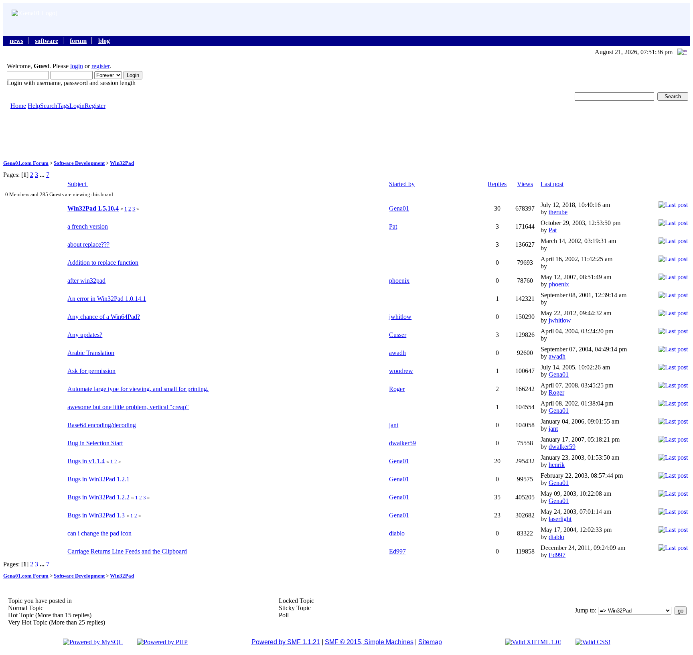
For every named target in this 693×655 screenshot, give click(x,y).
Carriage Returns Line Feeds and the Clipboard (127, 551)
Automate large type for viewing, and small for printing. (138, 388)
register (100, 66)
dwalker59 (402, 443)
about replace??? (88, 244)
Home (18, 105)
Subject (77, 183)
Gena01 (399, 208)
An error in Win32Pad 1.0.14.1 (106, 298)
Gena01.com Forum (26, 163)
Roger (397, 388)
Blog (104, 40)
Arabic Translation (90, 352)
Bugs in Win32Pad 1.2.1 (98, 479)
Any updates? (84, 334)
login (76, 66)
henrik (557, 464)
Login (77, 105)
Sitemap (430, 642)
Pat (393, 226)
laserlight (560, 518)
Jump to (585, 610)
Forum (78, 40)
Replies (497, 183)
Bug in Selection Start (95, 443)
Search (48, 105)
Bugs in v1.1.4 (86, 461)
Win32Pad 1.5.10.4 (93, 208)
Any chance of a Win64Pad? (103, 316)
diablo (397, 533)
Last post (552, 183)
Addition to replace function (102, 262)
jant (393, 425)
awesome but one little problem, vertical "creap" (128, 407)
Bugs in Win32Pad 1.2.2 (98, 497)
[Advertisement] (346, 134)
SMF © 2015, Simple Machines (369, 642)
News (16, 40)
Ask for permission (91, 370)
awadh (397, 352)
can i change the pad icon (99, 533)
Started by (402, 183)
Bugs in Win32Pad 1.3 (96, 515)
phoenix (399, 280)
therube (558, 212)
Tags (63, 105)
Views (525, 183)
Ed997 (397, 551)
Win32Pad (122, 163)
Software (46, 40)
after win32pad (86, 280)
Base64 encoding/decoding (101, 425)
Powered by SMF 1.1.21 (285, 642)
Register (95, 105)
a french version (87, 226)
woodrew (401, 370)
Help (34, 105)
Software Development (79, 163)
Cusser (397, 334)
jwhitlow (400, 316)
